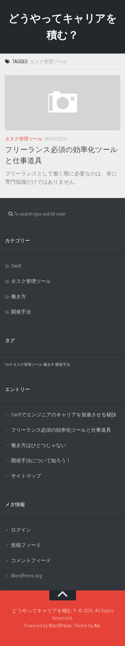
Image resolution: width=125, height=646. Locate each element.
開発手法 (21, 312)
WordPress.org (26, 576)
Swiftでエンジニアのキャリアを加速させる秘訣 (63, 415)
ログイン (21, 530)
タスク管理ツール (23, 138)
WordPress (60, 626)
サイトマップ (26, 476)
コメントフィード (31, 560)
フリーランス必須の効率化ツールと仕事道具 (61, 430)
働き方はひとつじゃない (38, 445)
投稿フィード (26, 545)
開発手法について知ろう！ (41, 461)
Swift (16, 266)
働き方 (18, 297)
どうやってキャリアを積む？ (62, 26)
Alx (97, 626)
